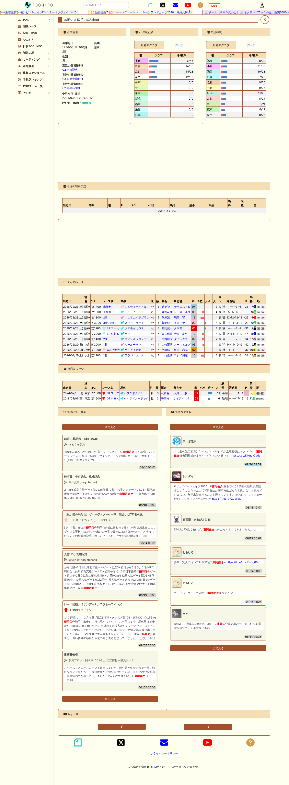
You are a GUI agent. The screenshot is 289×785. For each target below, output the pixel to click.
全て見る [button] (110, 427)
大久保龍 (167, 333)
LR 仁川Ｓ (113, 333)
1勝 (105, 344)
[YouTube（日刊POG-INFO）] (188, 5)
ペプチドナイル (133, 393)
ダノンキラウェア (136, 339)
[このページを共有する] (264, 19)
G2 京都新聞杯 (71, 88)
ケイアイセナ (133, 349)
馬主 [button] (211, 205)
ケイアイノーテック (136, 398)
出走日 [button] (67, 205)
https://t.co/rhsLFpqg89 (242, 562)
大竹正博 (167, 344)
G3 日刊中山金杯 (72, 78)
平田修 (167, 349)
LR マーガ (113, 328)
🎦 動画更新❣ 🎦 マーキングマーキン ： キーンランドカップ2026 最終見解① (133, 12)
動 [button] (258, 301)
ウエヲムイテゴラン (137, 317)
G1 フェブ (113, 393)
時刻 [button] (91, 205)
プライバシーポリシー (164, 753)
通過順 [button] (230, 301)
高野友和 (167, 312)
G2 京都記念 (70, 69)
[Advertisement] (164, 153)
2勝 (105, 317)
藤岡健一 (167, 322)
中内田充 (167, 339)
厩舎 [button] (192, 205)
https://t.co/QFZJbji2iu (226, 498)
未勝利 (107, 306)
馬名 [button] (173, 205)
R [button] (122, 205)
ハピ (127, 333)
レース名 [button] (107, 301)
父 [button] (255, 205)
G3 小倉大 (113, 349)
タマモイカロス (134, 328)
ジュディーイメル (136, 306)
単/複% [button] (181, 55)
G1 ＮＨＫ (113, 398)
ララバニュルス (134, 355)
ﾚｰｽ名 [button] (151, 205)
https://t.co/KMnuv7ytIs (245, 455)
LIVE (214, 5)
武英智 (167, 306)
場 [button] (140, 55)
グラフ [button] (159, 55)
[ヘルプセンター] (200, 5)
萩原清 (167, 317)
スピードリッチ (134, 322)
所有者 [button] (178, 301)
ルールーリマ (133, 344)
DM (154, 767)
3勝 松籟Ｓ (110, 322)
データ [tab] (179, 45)
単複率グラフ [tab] (149, 45)
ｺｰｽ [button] (134, 205)
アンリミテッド (134, 312)
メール (169, 767)
